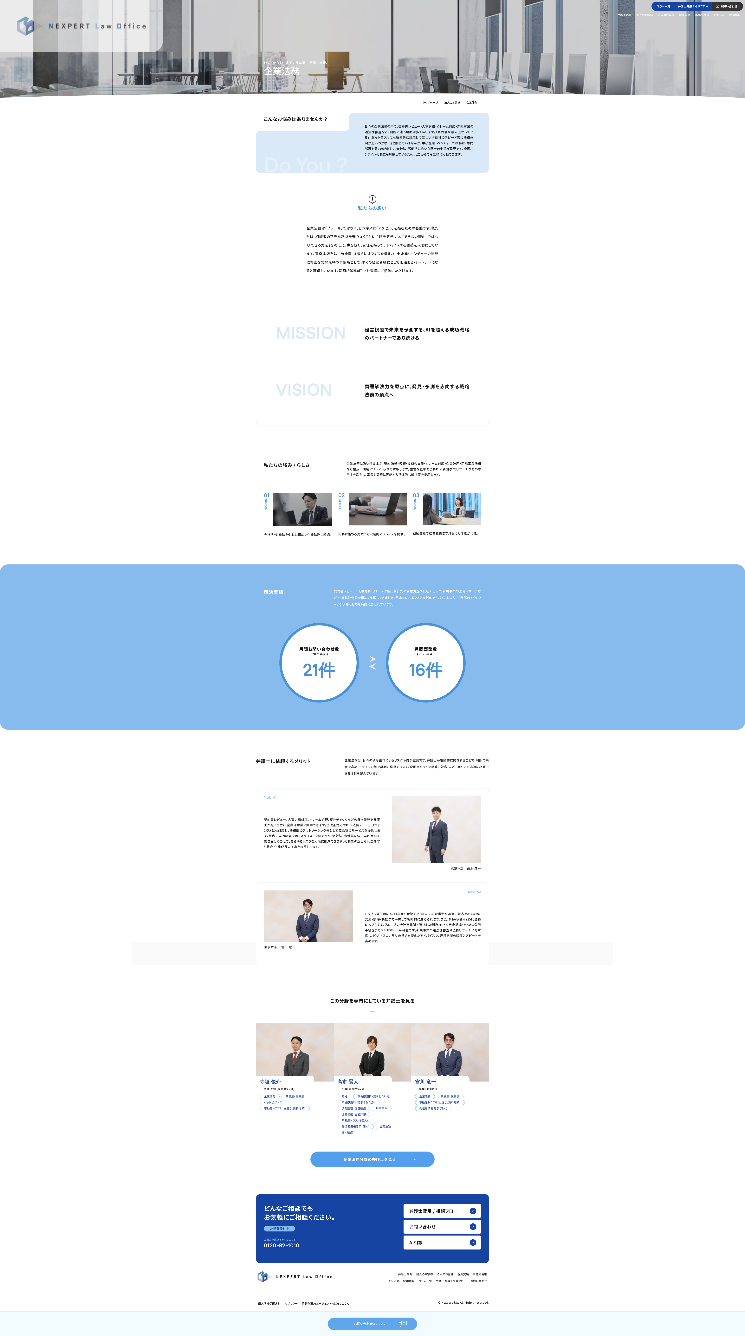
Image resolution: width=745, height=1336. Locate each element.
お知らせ (719, 15)
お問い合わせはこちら (369, 1324)
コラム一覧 (663, 6)
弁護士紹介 (624, 15)
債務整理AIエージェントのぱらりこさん (325, 1303)
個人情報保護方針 (269, 1303)
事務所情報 (702, 15)
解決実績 (684, 15)
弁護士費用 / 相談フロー (693, 6)
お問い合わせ (728, 6)
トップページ (430, 102)
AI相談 (416, 1242)
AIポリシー (291, 1303)
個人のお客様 (644, 15)
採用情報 (735, 15)
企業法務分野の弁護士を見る (369, 1159)
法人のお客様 (666, 15)
